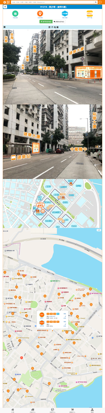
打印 (58, 314)
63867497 (52, 316)
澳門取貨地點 (46, 22)
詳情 (65, 318)
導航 (65, 314)
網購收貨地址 (59, 22)
